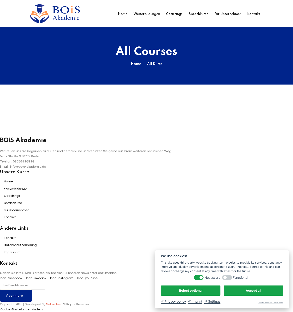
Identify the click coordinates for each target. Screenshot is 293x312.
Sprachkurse (198, 14)
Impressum (12, 252)
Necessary (212, 277)
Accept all (253, 290)
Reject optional (190, 290)
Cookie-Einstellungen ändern (21, 309)
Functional (240, 277)
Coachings (174, 14)
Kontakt (253, 14)
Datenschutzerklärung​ (20, 245)
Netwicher (53, 304)
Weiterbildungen (147, 14)
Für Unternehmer (227, 14)
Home (123, 14)
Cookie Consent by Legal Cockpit (270, 302)
